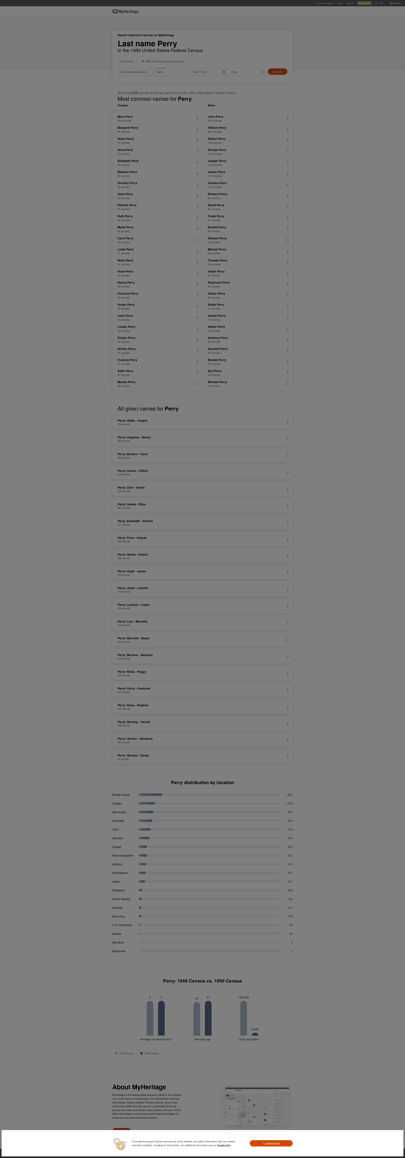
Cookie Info (223, 1145)
